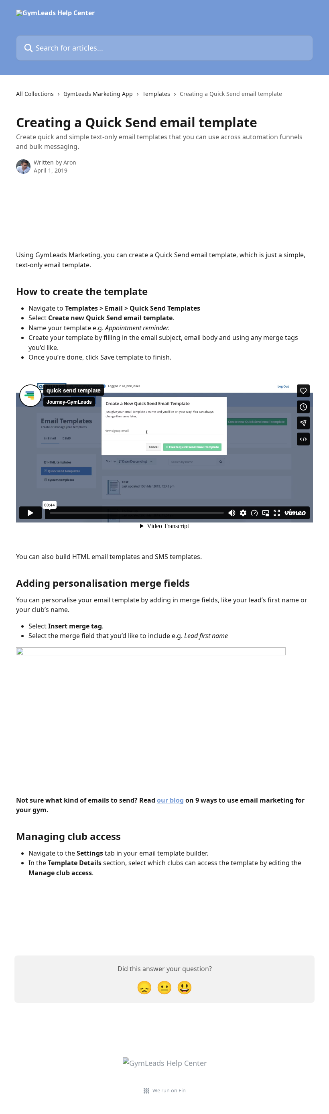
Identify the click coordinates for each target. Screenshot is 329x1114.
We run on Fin (169, 1090)
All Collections (35, 94)
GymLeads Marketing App (98, 94)
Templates (156, 94)
